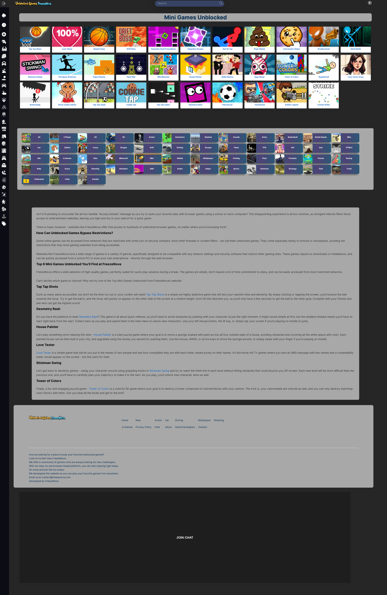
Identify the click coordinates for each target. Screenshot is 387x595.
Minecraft (123, 158)
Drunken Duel (324, 49)
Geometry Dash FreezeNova (163, 49)
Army (264, 137)
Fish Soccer (227, 105)
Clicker (67, 147)
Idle (39, 158)
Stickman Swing (35, 77)
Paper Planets (99, 77)
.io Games (127, 427)
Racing (349, 158)
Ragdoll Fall (324, 77)
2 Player (67, 137)
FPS (264, 147)
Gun (321, 147)
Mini (152, 158)
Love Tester (67, 49)
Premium (293, 158)
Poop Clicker (259, 49)
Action (152, 137)
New (138, 420)
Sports (236, 169)
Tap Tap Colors (163, 105)
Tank (321, 169)
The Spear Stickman (67, 77)
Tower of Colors (292, 77)
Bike (349, 137)
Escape (208, 147)
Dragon (123, 147)
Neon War (131, 77)
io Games (67, 158)
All (39, 137)
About (168, 427)
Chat (157, 427)
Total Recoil (260, 105)
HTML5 (349, 147)
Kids (95, 158)
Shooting (95, 169)
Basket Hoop (99, 49)
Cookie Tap (131, 105)
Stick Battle (356, 49)
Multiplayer (208, 158)
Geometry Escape (195, 49)
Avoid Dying (35, 105)
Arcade (236, 137)
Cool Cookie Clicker (291, 49)
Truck (348, 169)
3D (123, 137)
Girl (292, 147)
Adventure (180, 137)
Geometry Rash (195, 105)
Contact (202, 427)
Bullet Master (227, 77)
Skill (152, 169)
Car (39, 147)
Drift (152, 147)
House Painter (195, 77)
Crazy (95, 147)
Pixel (264, 158)
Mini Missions (163, 77)
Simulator (123, 169)
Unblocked (39, 179)
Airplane (208, 137)
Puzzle (321, 158)
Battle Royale (321, 137)
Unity (67, 179)
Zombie (95, 179)
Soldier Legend (291, 105)
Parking (236, 158)
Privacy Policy (143, 427)
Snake (180, 169)
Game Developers (185, 427)
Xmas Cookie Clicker (67, 105)
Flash (236, 147)
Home (125, 420)
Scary (67, 169)
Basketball (292, 137)
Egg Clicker (260, 77)
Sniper (208, 169)
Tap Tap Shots (35, 49)
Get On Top (227, 49)
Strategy (293, 169)
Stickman (264, 169)
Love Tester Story (356, 77)
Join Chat (184, 537)
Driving (180, 147)
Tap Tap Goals (99, 105)
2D (95, 137)
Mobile (180, 158)
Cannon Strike (323, 105)
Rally (39, 169)
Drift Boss (131, 49)
